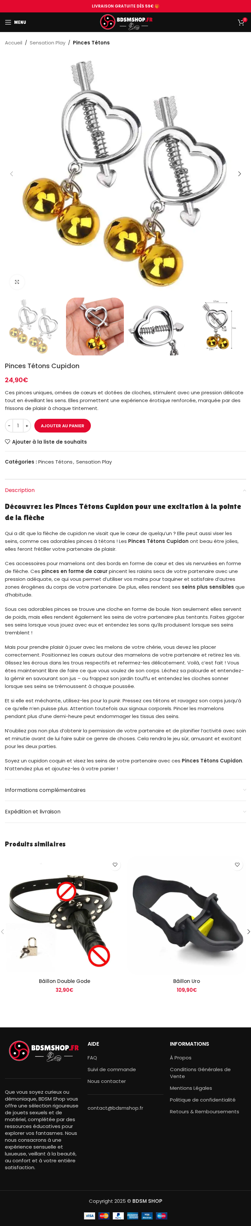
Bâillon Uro (186, 981)
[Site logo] (125, 21)
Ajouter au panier (62, 426)
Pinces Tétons (91, 42)
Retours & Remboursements (204, 1111)
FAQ (92, 1057)
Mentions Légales (191, 1088)
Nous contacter (107, 1081)
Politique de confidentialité (203, 1099)
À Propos (181, 1057)
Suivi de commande (112, 1069)
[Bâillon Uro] (186, 915)
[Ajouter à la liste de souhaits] (115, 865)
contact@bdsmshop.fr (115, 1107)
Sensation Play (47, 42)
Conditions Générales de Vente (200, 1073)
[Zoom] (17, 282)
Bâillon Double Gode (64, 981)
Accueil (13, 42)
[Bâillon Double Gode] (64, 915)
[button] (11, 173)
